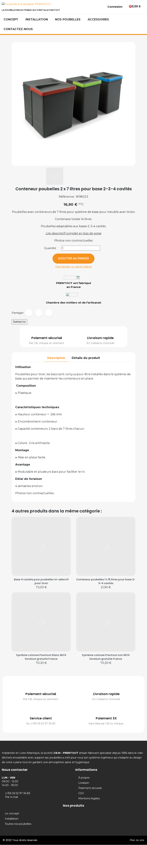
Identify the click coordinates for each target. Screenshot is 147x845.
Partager (28, 312)
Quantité (50, 248)
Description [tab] (56, 358)
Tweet (38, 312)
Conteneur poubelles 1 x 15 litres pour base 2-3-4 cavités (105, 581)
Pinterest (48, 312)
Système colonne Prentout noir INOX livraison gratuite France (106, 657)
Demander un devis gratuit (73, 266)
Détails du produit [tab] (86, 358)
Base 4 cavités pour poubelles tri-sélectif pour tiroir (41, 581)
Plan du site (137, 840)
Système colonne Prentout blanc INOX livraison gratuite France (41, 657)
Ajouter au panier (73, 258)
